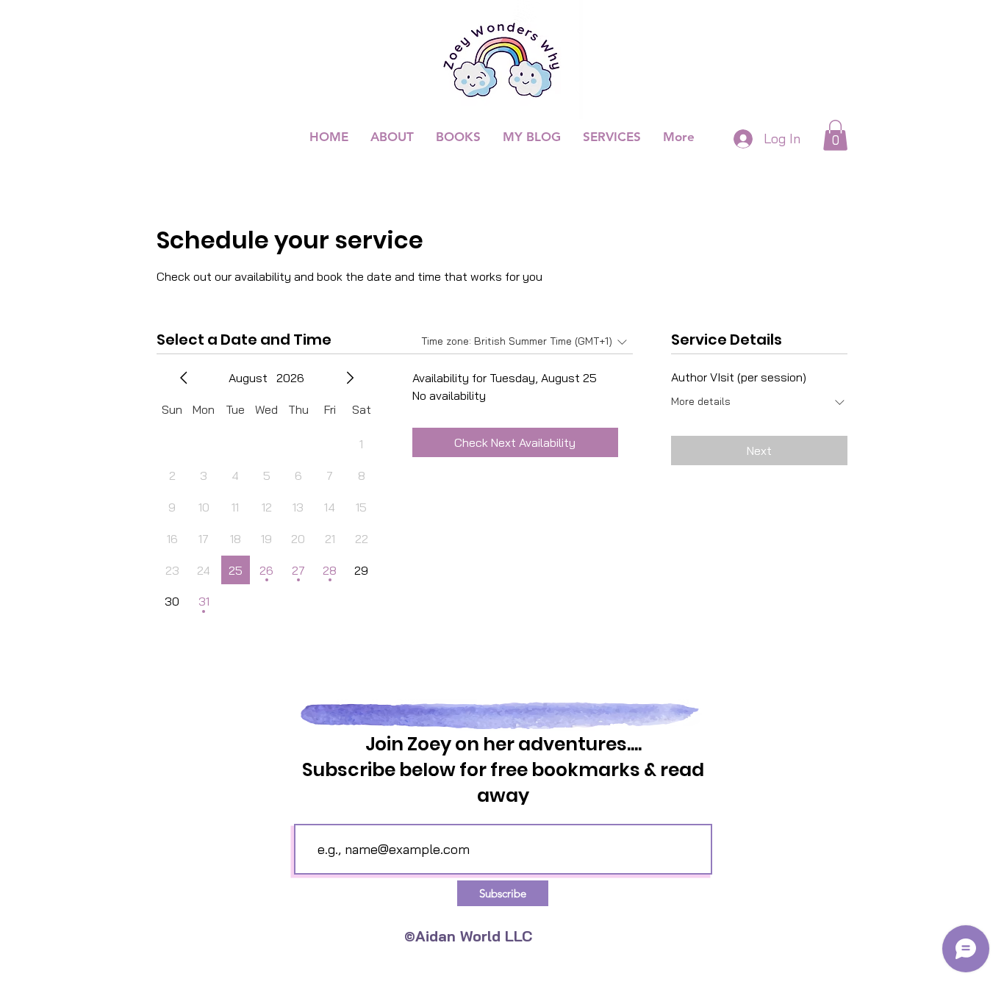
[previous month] (184, 378)
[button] (835, 135)
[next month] (350, 378)
